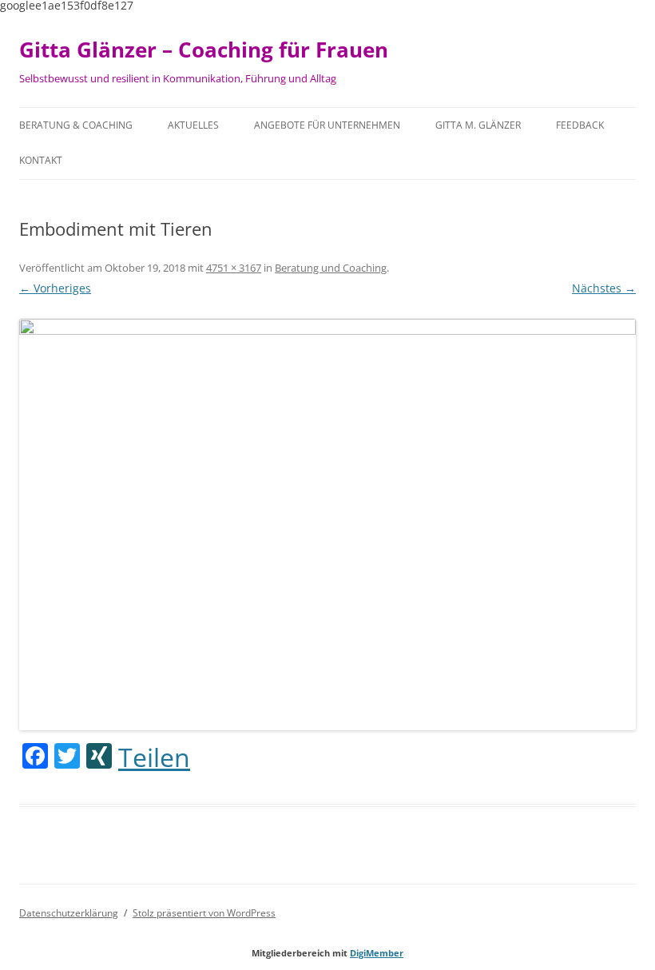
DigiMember (376, 953)
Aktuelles (193, 125)
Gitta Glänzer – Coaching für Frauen (203, 49)
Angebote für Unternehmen (327, 125)
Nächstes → (604, 288)
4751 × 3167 (233, 267)
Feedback (580, 125)
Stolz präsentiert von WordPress (204, 913)
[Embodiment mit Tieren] (327, 524)
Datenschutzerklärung (68, 913)
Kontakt (40, 160)
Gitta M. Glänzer (478, 125)
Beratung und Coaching (331, 267)
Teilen (154, 757)
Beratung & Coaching (76, 125)
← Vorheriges (55, 288)
